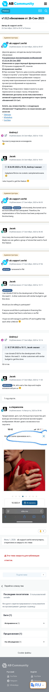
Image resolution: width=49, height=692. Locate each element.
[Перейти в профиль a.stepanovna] (5, 409)
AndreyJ (13, 132)
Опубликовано (26, 47)
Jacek (12, 156)
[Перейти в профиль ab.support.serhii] (5, 45)
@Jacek (17, 208)
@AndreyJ (7, 208)
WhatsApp (14, 685)
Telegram (13, 681)
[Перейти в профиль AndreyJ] (5, 134)
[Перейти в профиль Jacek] (5, 158)
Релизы (27, 28)
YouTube (13, 676)
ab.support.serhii (14, 26)
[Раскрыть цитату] (6, 167)
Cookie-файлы (24, 653)
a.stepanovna (16, 407)
